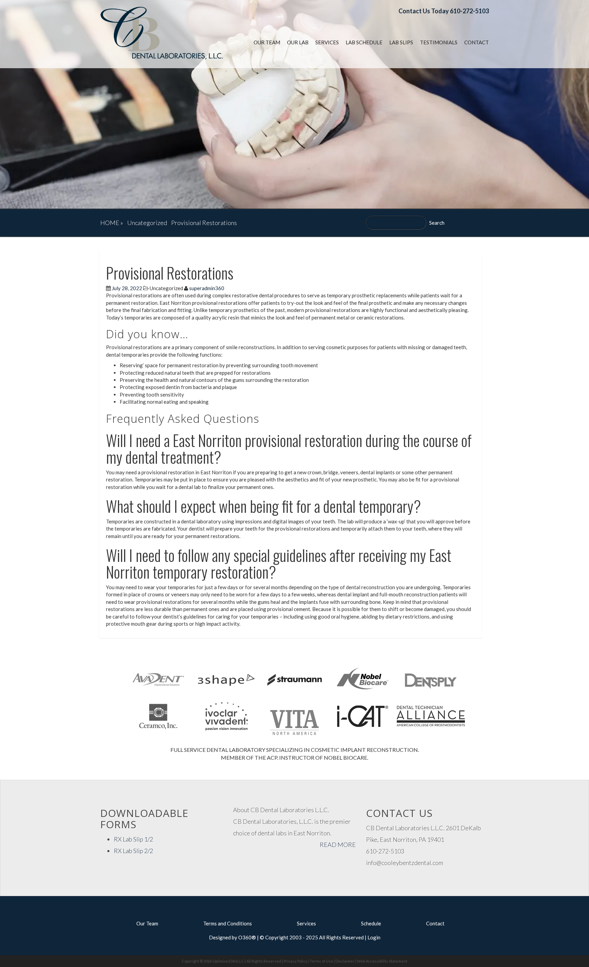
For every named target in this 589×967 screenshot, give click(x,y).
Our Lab (297, 42)
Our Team (267, 42)
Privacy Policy (295, 961)
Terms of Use (321, 961)
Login (373, 937)
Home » (111, 222)
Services (327, 42)
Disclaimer (344, 961)
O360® (247, 937)
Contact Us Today (423, 11)
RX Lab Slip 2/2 (133, 850)
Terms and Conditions (227, 923)
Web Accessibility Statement (382, 961)
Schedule (371, 923)
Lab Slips (401, 42)
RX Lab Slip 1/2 (133, 839)
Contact (476, 42)
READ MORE (338, 844)
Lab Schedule (364, 42)
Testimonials (438, 42)
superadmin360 (206, 288)
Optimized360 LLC (228, 961)
